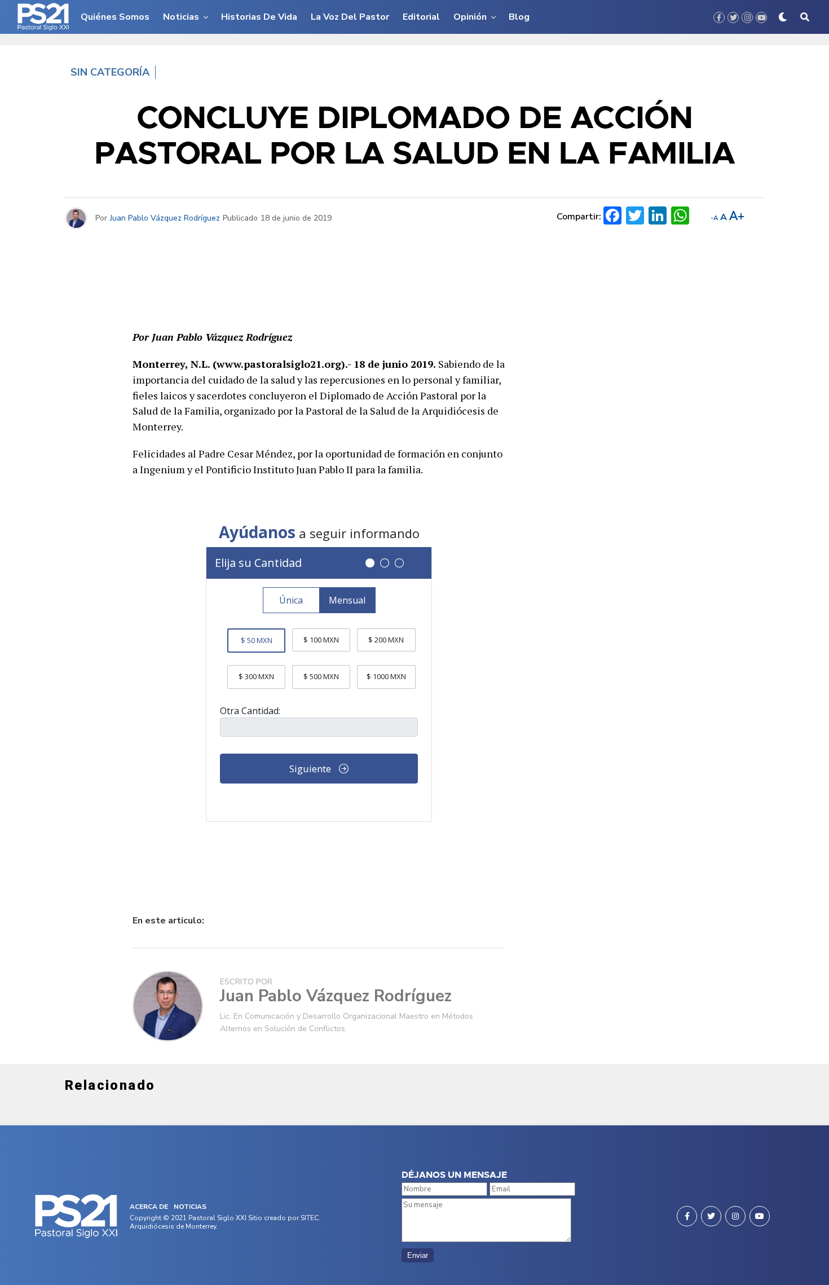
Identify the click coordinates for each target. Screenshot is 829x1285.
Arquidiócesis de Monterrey (173, 1226)
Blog (519, 17)
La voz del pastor (350, 17)
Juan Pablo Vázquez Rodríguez (165, 218)
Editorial (421, 17)
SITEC (310, 1217)
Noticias (181, 17)
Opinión (470, 17)
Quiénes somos (115, 17)
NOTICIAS (190, 1206)
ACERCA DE (149, 1206)
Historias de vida (259, 17)
